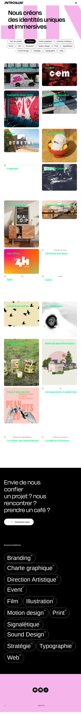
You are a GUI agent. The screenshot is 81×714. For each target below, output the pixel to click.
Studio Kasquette (55, 133)
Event (11, 46)
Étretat (11, 133)
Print (56, 46)
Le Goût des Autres (18, 306)
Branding (30, 41)
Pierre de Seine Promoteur (60, 204)
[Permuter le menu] (76, 3)
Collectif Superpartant (20, 67)
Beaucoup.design (17, 204)
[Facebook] (35, 690)
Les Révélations (54, 306)
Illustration (30, 46)
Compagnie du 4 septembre (61, 391)
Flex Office (13, 253)
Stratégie (37, 51)
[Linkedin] (40, 690)
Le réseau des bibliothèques (23, 440)
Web (61, 51)
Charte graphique (45, 41)
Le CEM (49, 67)
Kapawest (12, 168)
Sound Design (23, 51)
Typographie (50, 51)
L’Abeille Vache (15, 343)
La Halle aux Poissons (57, 440)
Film (19, 46)
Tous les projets (16, 41)
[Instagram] (45, 690)
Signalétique (67, 46)
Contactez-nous (22, 522)
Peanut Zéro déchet (18, 391)
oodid (48, 279)
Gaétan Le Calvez (55, 168)
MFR (9, 279)
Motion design (44, 46)
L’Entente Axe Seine (56, 253)
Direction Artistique (64, 41)
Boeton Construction (57, 95)
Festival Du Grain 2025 (20, 95)
